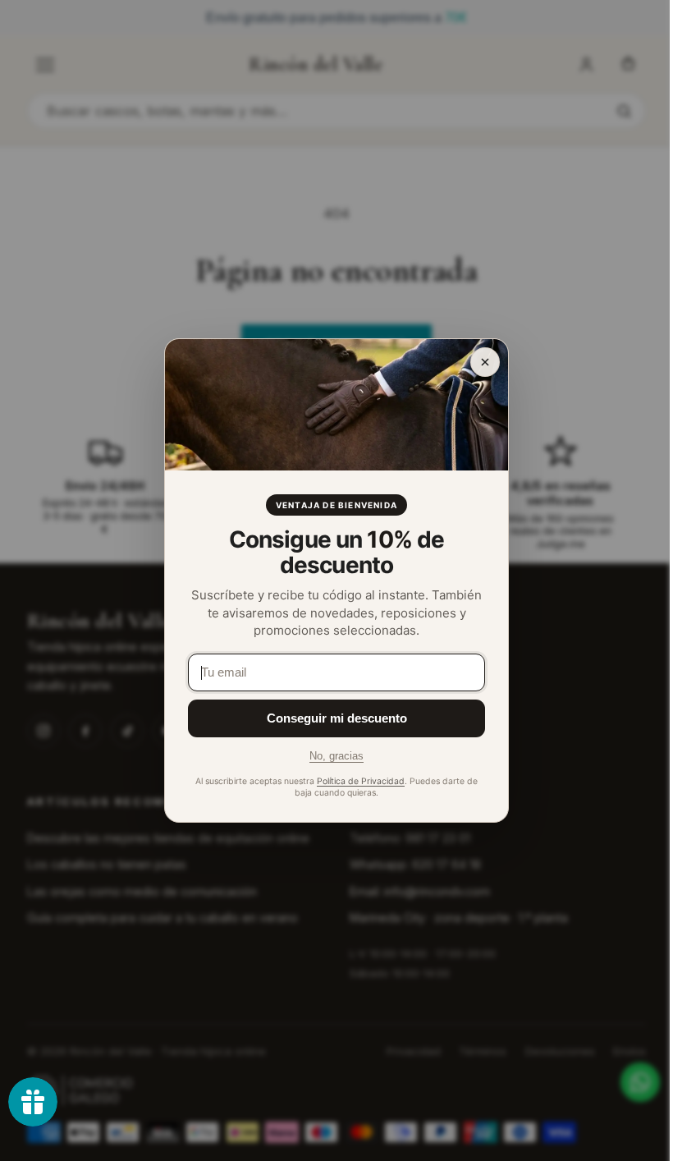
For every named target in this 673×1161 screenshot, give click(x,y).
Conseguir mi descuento (337, 718)
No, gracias (336, 756)
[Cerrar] (485, 362)
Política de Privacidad (361, 781)
